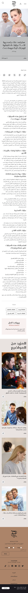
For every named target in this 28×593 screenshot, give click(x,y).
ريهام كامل (14, 51)
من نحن (14, 579)
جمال (11, 547)
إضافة (5, 553)
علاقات (24, 58)
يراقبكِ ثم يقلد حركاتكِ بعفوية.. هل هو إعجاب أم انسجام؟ (14, 428)
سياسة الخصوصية (14, 583)
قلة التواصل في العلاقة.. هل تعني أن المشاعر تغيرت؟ (14, 477)
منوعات (7, 547)
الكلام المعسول (10, 313)
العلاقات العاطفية (11, 309)
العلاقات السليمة (21, 313)
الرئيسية (14, 572)
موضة (19, 547)
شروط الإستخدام (14, 576)
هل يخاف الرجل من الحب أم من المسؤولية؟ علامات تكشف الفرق (16, 392)
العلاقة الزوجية (21, 309)
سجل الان (5, 588)
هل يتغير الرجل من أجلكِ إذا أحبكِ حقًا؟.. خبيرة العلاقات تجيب (14, 514)
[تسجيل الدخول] (20, 4)
